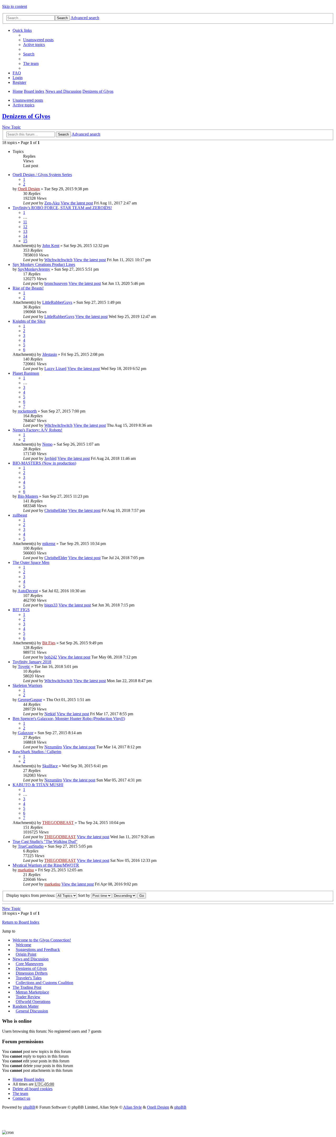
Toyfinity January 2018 (32, 662)
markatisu (26, 870)
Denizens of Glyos (97, 91)
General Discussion (32, 1011)
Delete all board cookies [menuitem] (32, 1089)
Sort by (84, 895)
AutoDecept (28, 591)
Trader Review (28, 997)
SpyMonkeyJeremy (34, 269)
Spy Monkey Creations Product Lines (44, 264)
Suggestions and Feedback (38, 949)
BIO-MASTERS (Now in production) (44, 463)
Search (62, 18)
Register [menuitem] (19, 82)
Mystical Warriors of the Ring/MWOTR (46, 865)
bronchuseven (55, 283)
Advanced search (85, 18)
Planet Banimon (26, 373)
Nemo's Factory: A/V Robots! (37, 430)
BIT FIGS (21, 610)
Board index (34, 91)
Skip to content (14, 6)
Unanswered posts (28, 100)
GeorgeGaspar (30, 699)
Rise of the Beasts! (28, 288)
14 (25, 236)
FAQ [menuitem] (17, 73)
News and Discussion (63, 91)
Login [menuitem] (18, 77)
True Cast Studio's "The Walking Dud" (45, 841)
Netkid (50, 714)
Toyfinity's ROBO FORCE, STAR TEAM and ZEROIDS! (62, 207)
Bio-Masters (28, 496)
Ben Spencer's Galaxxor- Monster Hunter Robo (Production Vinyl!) (69, 718)
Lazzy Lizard (55, 368)
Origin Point (26, 954)
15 (25, 241)
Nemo (47, 444)
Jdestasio (49, 354)
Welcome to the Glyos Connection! (42, 940)
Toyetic (24, 666)
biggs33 (50, 605)
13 (25, 231)
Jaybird (50, 458)
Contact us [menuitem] (21, 1098)
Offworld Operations (33, 1001)
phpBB (29, 1107)
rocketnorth (27, 411)
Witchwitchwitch (58, 260)
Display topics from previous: (31, 895)
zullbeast (20, 515)
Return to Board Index (20, 922)
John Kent (50, 245)
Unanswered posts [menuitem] (38, 40)
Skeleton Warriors (27, 685)
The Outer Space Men (31, 562)
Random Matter (26, 1006)
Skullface (50, 766)
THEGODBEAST (58, 822)
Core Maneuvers (29, 963)
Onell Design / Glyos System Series (42, 174)
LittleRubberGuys (57, 302)
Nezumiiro (53, 747)
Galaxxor (25, 732)
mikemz (48, 543)
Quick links (22, 30)
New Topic (11, 127)
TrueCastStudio (31, 846)
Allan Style (132, 1107)
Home (18, 91)
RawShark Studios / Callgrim (37, 751)
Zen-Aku (52, 203)
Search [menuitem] (28, 54)
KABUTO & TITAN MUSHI (38, 785)
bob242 (50, 657)
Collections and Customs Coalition (44, 982)
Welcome (23, 945)
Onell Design (29, 189)
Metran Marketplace (32, 992)
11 (25, 222)
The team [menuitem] (31, 63)
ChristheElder (55, 510)
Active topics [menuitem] (34, 44)
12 (25, 226)
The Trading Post (27, 987)
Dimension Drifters (32, 973)
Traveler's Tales (28, 978)
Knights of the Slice (29, 321)
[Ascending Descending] (124, 895)
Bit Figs (48, 643)
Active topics (23, 105)
